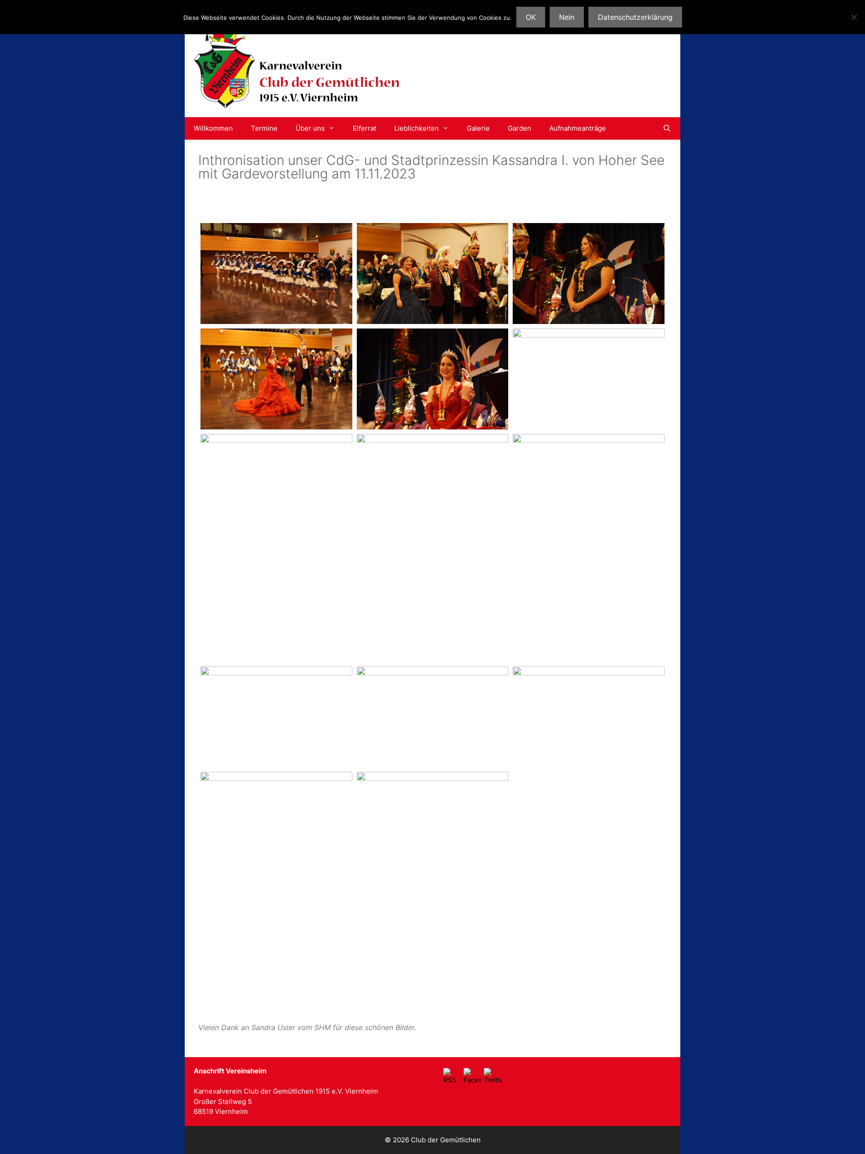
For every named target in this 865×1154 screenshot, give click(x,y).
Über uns (310, 128)
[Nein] (853, 17)
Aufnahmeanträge (577, 128)
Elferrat (364, 128)
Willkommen (213, 128)
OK (531, 17)
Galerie (478, 128)
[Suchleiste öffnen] (667, 128)
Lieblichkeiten (416, 128)
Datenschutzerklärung (635, 17)
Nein (566, 17)
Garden (519, 128)
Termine (264, 128)
